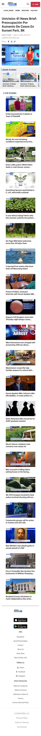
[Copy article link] (15, 41)
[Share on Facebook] (8, 41)
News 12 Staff (6, 35)
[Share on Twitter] (11, 41)
